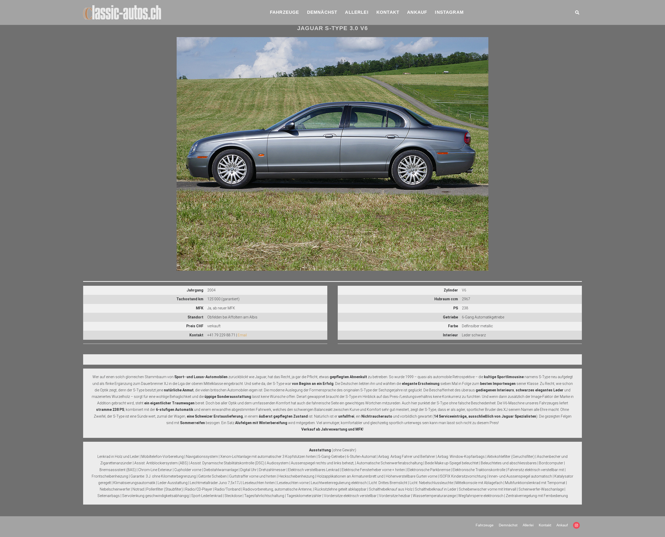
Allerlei (357, 12)
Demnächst (322, 12)
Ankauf (417, 12)
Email (242, 335)
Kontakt (387, 12)
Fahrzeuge (284, 12)
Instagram (449, 12)
